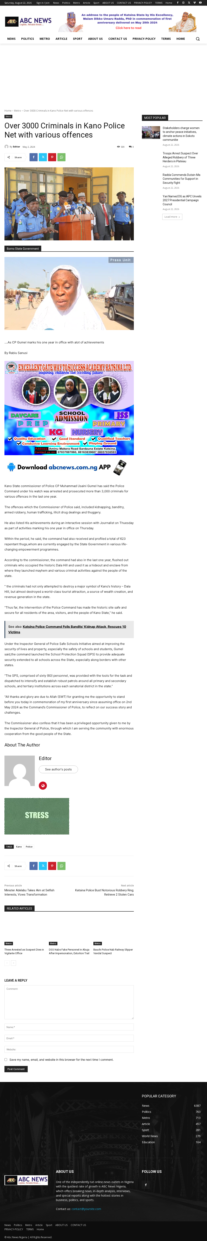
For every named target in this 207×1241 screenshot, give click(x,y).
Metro (17, 110)
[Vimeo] (194, 3)
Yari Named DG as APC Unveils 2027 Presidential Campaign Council (182, 200)
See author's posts (58, 769)
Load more (171, 216)
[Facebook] (177, 3)
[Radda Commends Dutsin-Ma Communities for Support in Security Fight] (151, 179)
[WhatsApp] (61, 157)
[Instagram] (183, 3)
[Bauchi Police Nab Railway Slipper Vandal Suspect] (113, 931)
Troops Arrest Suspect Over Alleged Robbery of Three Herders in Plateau (180, 157)
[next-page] (13, 963)
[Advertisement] (103, 74)
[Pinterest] (52, 157)
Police (29, 846)
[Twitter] (189, 3)
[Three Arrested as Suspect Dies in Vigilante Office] (24, 931)
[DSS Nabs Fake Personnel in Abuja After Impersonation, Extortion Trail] (69, 931)
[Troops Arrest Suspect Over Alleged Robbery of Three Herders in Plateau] (151, 158)
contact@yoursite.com (86, 1209)
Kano (19, 846)
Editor (16, 146)
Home (8, 110)
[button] (198, 39)
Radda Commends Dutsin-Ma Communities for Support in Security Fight (181, 178)
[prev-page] (7, 963)
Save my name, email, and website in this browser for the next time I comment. (62, 1059)
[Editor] (7, 147)
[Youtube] (200, 3)
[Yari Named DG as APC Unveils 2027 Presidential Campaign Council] (151, 201)
